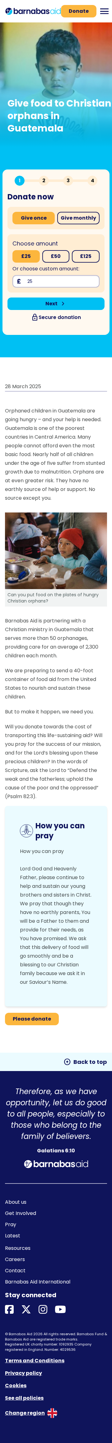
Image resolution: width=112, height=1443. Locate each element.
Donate (79, 11)
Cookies (15, 1385)
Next (56, 303)
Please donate (32, 1018)
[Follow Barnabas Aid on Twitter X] (26, 1309)
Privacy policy (23, 1373)
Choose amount (35, 243)
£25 (26, 256)
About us (15, 1202)
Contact (15, 1270)
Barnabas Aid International (37, 1281)
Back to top (85, 1062)
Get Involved (20, 1213)
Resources (17, 1248)
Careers (15, 1259)
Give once (34, 217)
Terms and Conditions (34, 1360)
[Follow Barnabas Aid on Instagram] (43, 1309)
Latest (12, 1235)
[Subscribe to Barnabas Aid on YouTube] (60, 1309)
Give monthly (78, 217)
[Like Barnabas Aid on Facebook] (9, 1309)
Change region (25, 1413)
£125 (85, 256)
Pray (10, 1224)
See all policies (24, 1398)
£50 (56, 256)
